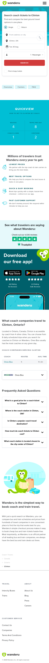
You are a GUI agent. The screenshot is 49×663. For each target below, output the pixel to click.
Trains (4, 595)
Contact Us (7, 625)
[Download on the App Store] (13, 273)
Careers (27, 605)
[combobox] (24, 35)
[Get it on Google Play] (35, 273)
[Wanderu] (11, 3)
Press (26, 600)
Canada (7, 559)
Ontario (7, 562)
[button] (44, 3)
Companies (7, 630)
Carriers (21, 87)
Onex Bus (8, 362)
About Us (28, 590)
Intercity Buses (8, 590)
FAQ (34, 87)
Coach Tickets (7, 555)
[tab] (10, 29)
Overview (8, 87)
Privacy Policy (8, 640)
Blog (26, 595)
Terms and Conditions (11, 635)
